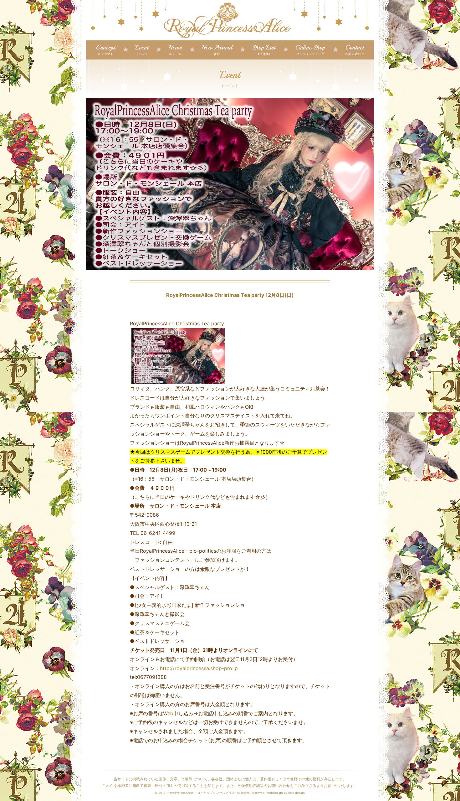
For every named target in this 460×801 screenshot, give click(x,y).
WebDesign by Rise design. (286, 792)
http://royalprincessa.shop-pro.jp (199, 668)
